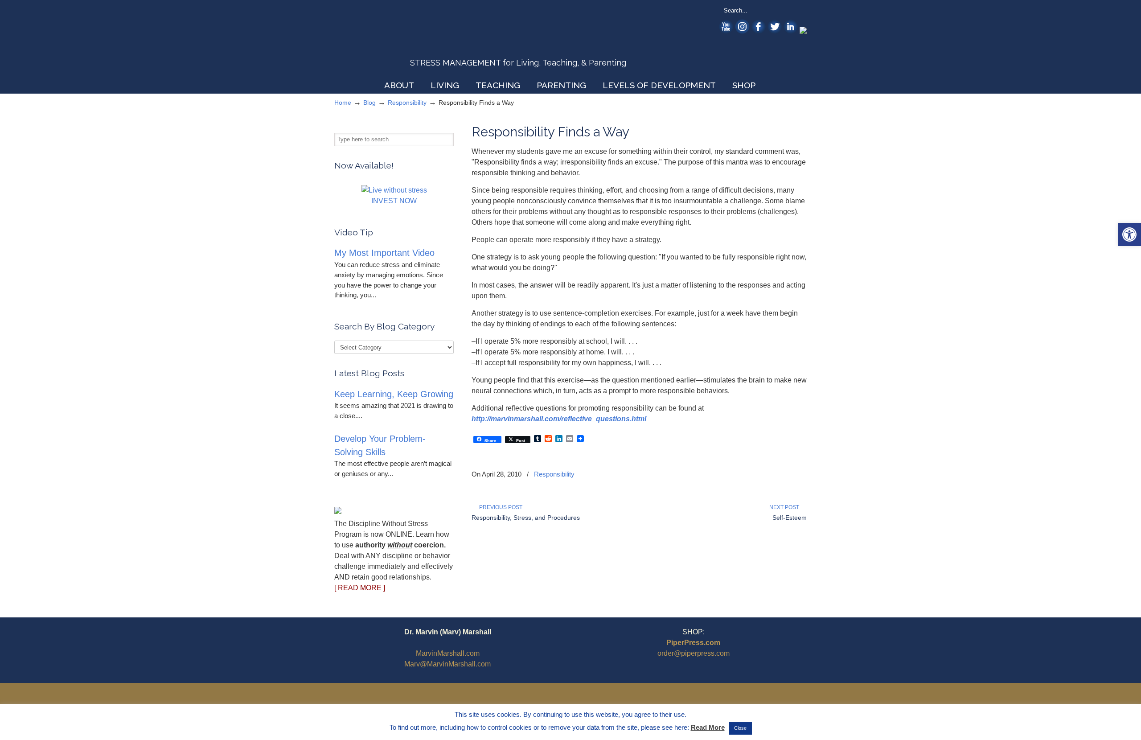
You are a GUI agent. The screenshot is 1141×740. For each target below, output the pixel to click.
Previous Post (499, 507)
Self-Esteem (789, 517)
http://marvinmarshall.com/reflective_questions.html (559, 419)
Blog (369, 102)
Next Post (785, 507)
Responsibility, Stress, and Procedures (526, 517)
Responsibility (407, 102)
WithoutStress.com (398, 41)
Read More (708, 727)
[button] (1129, 234)
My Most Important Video (384, 253)
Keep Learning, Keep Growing (393, 394)
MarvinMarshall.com (448, 653)
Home (342, 102)
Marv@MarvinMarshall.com (447, 664)
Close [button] (740, 728)
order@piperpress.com (693, 653)
